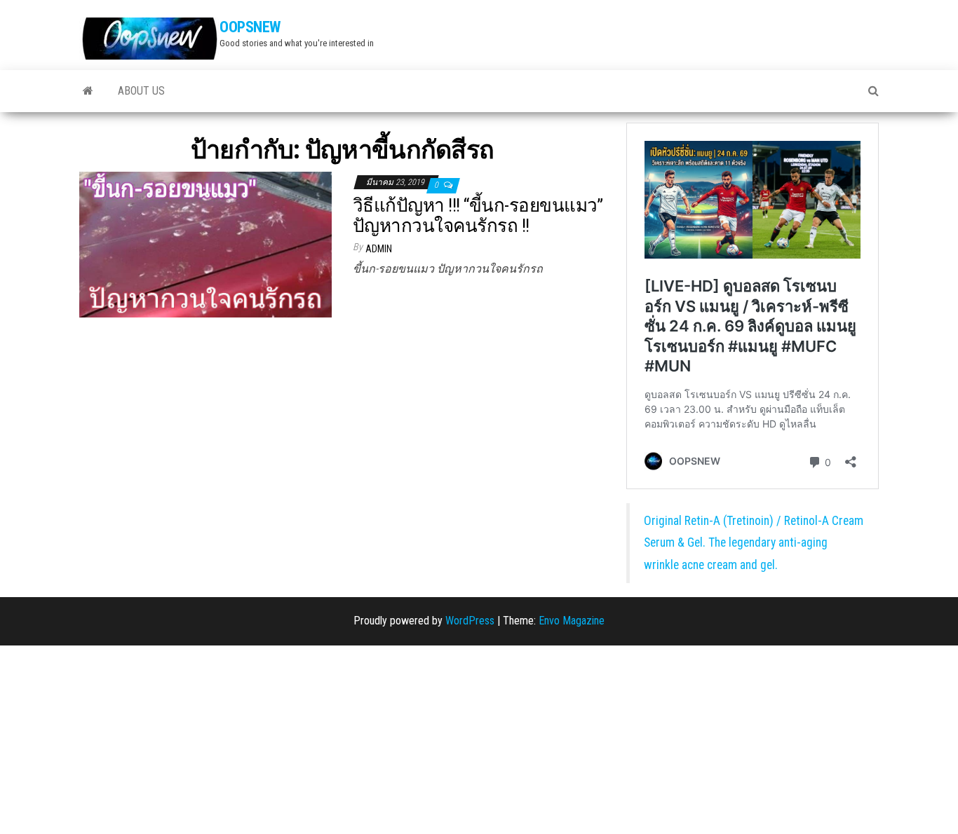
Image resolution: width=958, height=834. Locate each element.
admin (378, 248)
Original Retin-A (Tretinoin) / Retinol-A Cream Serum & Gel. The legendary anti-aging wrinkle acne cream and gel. (753, 543)
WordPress (469, 620)
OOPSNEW (250, 27)
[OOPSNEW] (88, 91)
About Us (141, 90)
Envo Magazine (572, 620)
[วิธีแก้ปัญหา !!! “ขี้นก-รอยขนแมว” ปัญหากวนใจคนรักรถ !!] (205, 243)
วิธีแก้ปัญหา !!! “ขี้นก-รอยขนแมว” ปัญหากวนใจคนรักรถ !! (478, 215)
